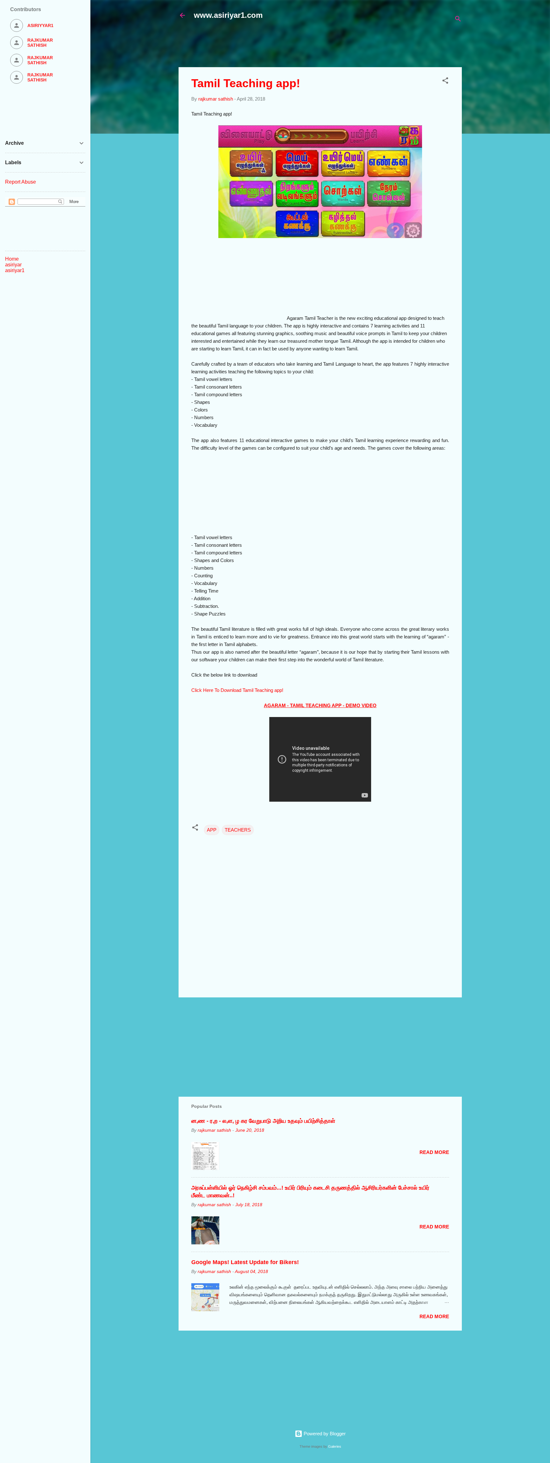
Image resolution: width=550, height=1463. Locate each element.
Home (12, 259)
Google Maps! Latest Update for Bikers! (245, 1262)
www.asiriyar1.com (228, 15)
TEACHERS (238, 830)
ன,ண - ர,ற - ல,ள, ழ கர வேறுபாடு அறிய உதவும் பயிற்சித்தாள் (263, 1121)
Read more (434, 1152)
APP (211, 830)
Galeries (334, 1446)
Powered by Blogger (324, 1433)
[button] (445, 82)
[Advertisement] (333, 46)
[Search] (458, 20)
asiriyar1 (15, 270)
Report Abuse (20, 182)
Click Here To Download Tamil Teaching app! (237, 690)
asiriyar (13, 264)
